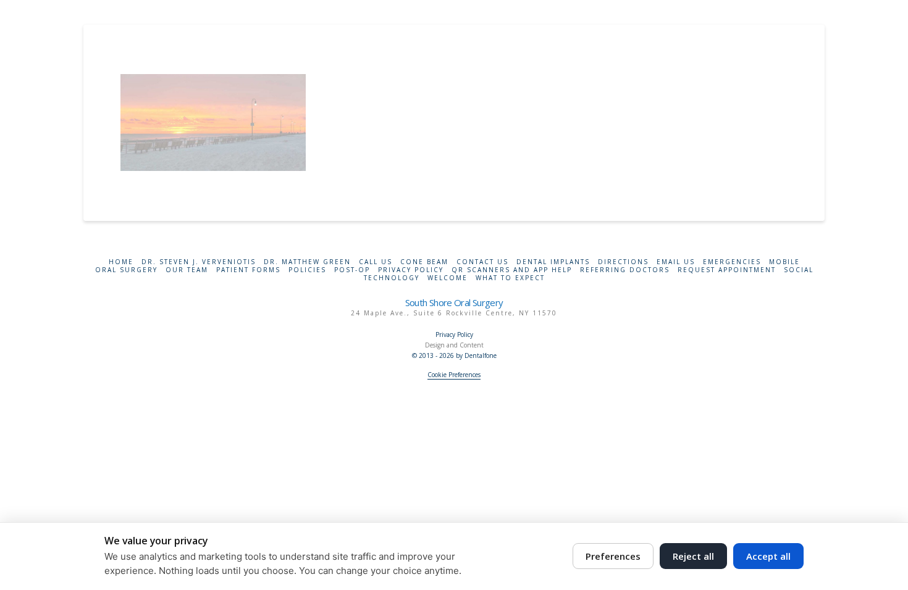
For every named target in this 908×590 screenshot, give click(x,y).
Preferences (613, 556)
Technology (391, 278)
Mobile (784, 262)
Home (121, 262)
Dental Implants (553, 262)
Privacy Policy (410, 270)
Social (798, 270)
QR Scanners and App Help (512, 270)
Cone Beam (424, 262)
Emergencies (732, 262)
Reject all (693, 556)
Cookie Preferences (454, 374)
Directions (623, 262)
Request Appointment (727, 270)
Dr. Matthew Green (307, 262)
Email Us (676, 262)
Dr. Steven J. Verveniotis (198, 262)
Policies (307, 270)
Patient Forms (248, 270)
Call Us (375, 262)
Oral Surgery (126, 270)
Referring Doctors (625, 270)
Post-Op (352, 270)
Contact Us (482, 262)
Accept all (768, 556)
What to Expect (510, 278)
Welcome (447, 278)
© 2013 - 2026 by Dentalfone (454, 355)
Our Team (187, 270)
